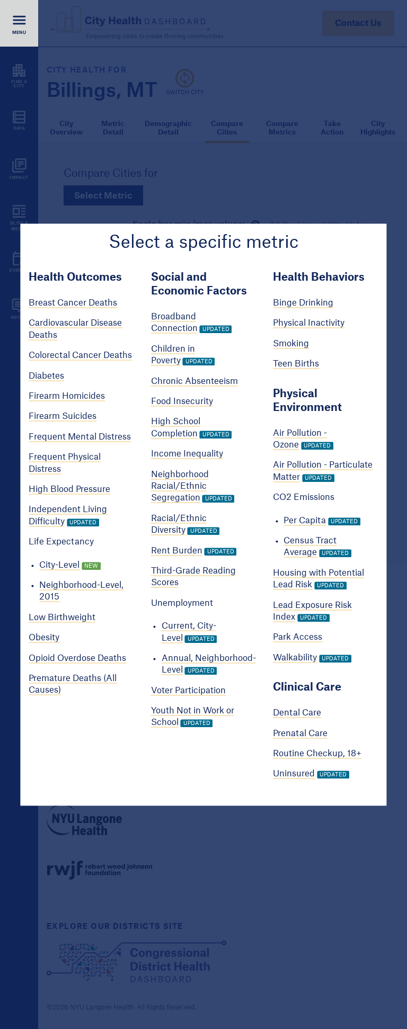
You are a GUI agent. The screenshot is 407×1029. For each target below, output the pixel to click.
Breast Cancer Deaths (73, 303)
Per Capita (305, 520)
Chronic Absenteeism (194, 381)
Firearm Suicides (62, 417)
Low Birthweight (62, 617)
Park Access (297, 637)
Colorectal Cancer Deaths (80, 356)
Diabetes (46, 376)
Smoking (291, 343)
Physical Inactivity (308, 323)
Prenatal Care (300, 733)
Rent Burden (176, 551)
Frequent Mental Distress (80, 437)
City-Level (59, 565)
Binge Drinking (303, 303)
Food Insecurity (182, 401)
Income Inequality (187, 454)
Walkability (295, 658)
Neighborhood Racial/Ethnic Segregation (180, 486)
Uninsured (294, 774)
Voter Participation (188, 690)
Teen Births (296, 364)
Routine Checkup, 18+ (317, 753)
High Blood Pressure (69, 489)
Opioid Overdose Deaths (77, 658)
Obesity (44, 638)
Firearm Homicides (67, 396)
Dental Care (297, 713)
